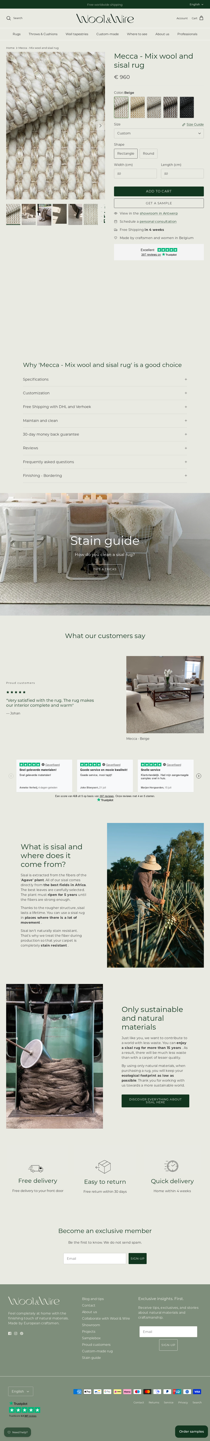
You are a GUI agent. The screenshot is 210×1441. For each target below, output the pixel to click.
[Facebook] (62, 750)
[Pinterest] (74, 750)
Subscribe (68, 737)
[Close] (181, 677)
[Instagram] (68, 750)
